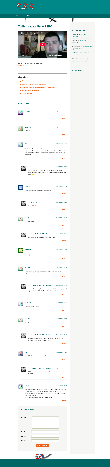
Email (24, 436)
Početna (19, 15)
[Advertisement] (82, 97)
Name (24, 431)
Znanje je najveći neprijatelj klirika (34, 84)
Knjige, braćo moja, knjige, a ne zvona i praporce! (38, 87)
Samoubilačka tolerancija (30, 90)
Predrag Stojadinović (37, 233)
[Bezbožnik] (25, 9)
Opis (28, 15)
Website (25, 440)
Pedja (30, 167)
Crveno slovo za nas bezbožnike (32, 81)
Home (18, 463)
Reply (64, 118)
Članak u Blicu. (23, 65)
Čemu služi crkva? (28, 93)
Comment (26, 417)
